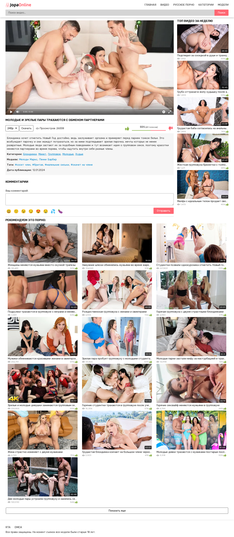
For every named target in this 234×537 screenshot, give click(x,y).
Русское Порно (183, 4)
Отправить (163, 210)
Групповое (54, 154)
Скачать (26, 128)
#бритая (37, 164)
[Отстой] (171, 128)
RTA (7, 527)
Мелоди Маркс (28, 159)
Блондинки (30, 154)
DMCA (18, 527)
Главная (150, 4)
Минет (42, 154)
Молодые (68, 154)
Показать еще (117, 510)
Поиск (221, 12)
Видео (164, 4)
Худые (79, 154)
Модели (223, 4)
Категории (206, 4)
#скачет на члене (82, 164)
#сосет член (22, 164)
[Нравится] (127, 128)
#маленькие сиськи (57, 164)
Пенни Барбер (48, 159)
